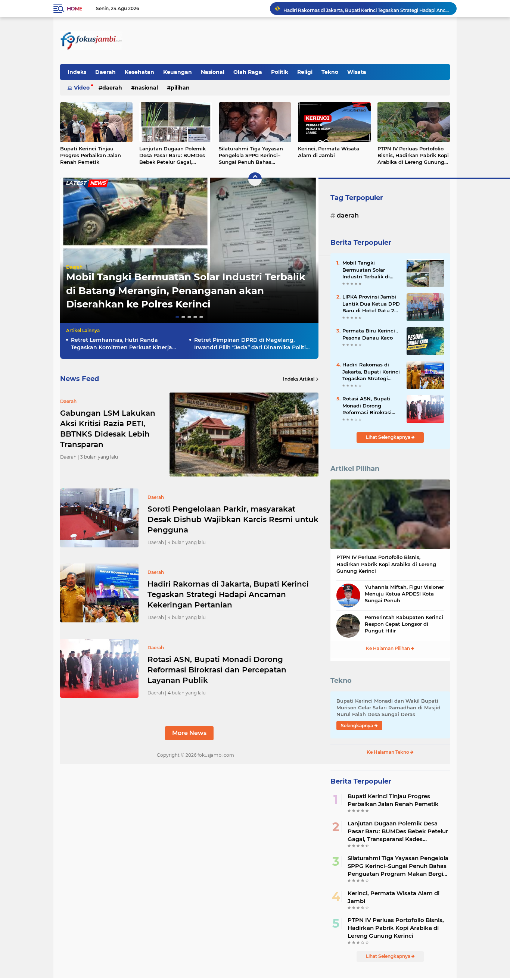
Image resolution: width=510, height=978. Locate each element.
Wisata (356, 72)
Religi (304, 72)
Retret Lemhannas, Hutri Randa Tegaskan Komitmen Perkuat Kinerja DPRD (121, 344)
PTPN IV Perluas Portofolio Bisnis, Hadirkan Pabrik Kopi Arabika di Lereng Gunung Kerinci (413, 156)
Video (82, 87)
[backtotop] (255, 179)
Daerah (105, 72)
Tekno (329, 72)
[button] (177, 317)
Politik (279, 72)
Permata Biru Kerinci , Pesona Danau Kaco (370, 334)
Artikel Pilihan (354, 469)
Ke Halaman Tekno (388, 752)
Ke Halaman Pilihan (388, 648)
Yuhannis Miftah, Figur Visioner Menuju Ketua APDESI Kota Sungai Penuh (404, 593)
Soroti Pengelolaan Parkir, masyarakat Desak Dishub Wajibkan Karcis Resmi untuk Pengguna (232, 519)
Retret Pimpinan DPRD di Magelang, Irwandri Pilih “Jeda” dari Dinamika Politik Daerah (251, 344)
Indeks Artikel (298, 379)
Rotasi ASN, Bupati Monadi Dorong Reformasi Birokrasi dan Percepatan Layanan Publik (216, 670)
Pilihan (180, 87)
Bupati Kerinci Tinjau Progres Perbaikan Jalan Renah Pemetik (90, 155)
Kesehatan (139, 72)
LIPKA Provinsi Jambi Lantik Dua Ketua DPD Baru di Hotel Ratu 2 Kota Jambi (371, 304)
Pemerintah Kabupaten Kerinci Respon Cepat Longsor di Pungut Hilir (404, 624)
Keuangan (177, 72)
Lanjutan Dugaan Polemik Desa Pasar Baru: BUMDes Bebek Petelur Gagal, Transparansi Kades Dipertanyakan (172, 156)
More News (189, 733)
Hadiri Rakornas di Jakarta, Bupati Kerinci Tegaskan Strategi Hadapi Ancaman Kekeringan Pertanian (366, 8)
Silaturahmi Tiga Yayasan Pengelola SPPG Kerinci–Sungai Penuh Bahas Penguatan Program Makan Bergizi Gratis (253, 156)
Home (74, 8)
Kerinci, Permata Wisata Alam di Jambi (328, 152)
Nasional (212, 72)
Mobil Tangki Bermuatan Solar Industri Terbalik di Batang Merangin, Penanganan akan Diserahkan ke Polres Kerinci (185, 290)
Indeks (77, 72)
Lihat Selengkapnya (388, 437)
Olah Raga (247, 72)
